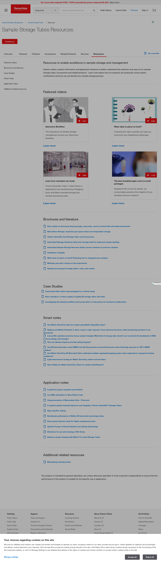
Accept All (132, 557)
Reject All (150, 557)
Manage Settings (11, 557)
